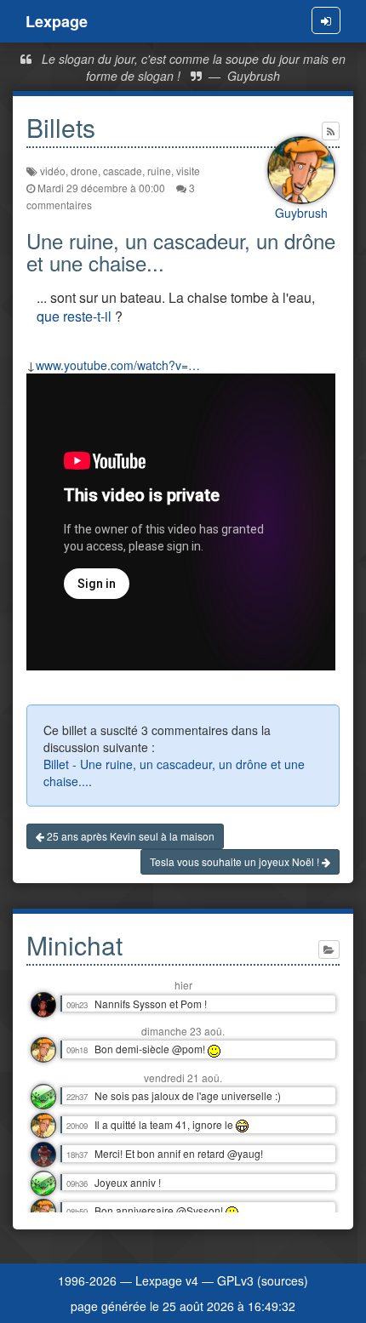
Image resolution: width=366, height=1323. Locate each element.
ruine (159, 170)
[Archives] (329, 949)
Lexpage (57, 21)
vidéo (53, 170)
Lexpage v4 (166, 1280)
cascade (122, 170)
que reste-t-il (74, 316)
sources (282, 1280)
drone (84, 170)
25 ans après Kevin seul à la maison (129, 836)
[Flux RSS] (331, 131)
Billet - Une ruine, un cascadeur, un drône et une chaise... (174, 773)
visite (188, 170)
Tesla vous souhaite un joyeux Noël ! (236, 861)
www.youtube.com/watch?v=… (118, 365)
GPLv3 (235, 1280)
